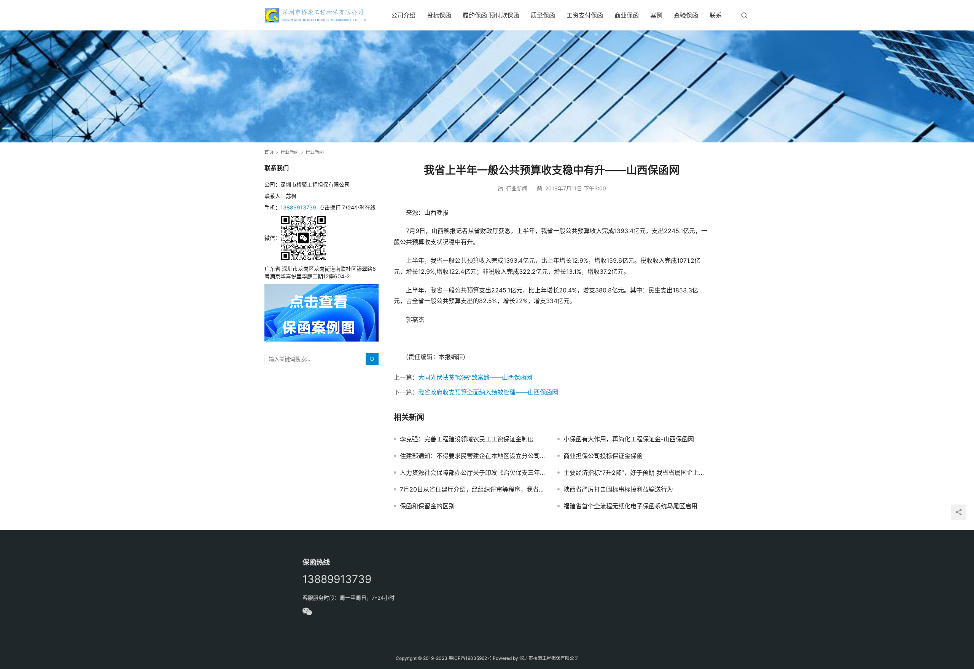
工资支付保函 (585, 15)
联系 (716, 15)
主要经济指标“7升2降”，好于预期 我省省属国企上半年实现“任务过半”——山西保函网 (636, 472)
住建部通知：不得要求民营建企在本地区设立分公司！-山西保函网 (473, 455)
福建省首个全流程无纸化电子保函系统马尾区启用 (630, 506)
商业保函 (626, 15)
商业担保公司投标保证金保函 (603, 455)
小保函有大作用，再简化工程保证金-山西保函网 (628, 439)
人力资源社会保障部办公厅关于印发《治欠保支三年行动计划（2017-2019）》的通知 (473, 472)
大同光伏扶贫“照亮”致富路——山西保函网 (475, 377)
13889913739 (298, 207)
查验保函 (686, 15)
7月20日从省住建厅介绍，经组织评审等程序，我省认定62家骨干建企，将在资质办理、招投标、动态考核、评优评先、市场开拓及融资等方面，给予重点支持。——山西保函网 (473, 489)
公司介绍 (403, 15)
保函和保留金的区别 (427, 506)
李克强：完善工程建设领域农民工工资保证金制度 (467, 439)
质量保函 (543, 15)
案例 (656, 15)
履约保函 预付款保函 (491, 15)
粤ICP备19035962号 (470, 658)
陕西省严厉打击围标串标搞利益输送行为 (618, 489)
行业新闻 (516, 188)
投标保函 (439, 15)
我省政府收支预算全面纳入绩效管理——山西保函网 (488, 392)
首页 (269, 152)
